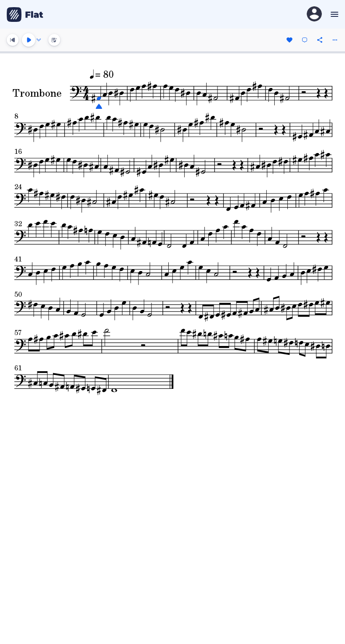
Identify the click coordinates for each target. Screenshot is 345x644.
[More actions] (335, 40)
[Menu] (333, 14)
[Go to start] (13, 40)
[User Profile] (314, 14)
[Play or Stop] (28, 40)
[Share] (319, 40)
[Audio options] (38, 40)
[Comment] (304, 40)
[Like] (289, 40)
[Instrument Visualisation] (54, 40)
